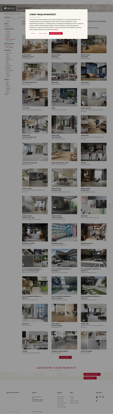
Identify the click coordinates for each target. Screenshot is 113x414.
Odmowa (33, 33)
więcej (56, 29)
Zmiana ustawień (42, 33)
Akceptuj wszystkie (55, 33)
